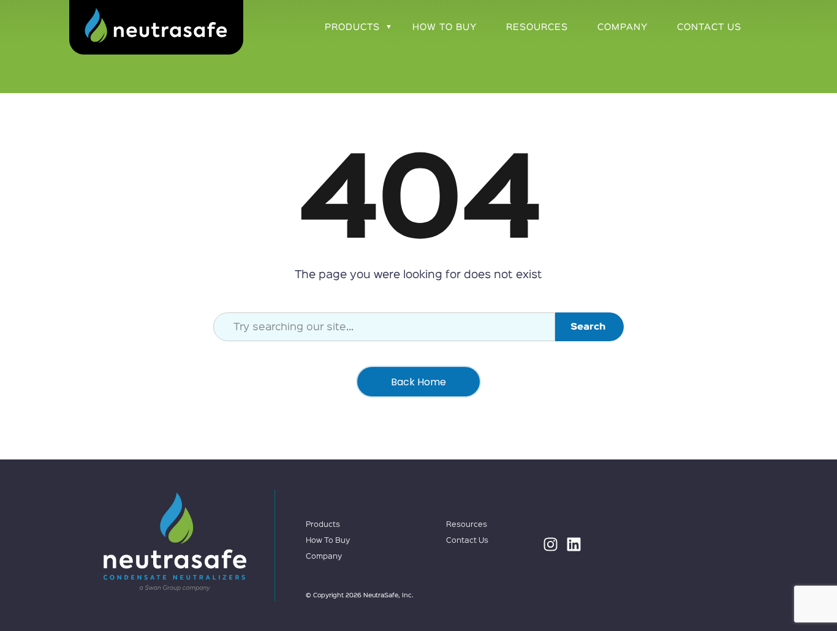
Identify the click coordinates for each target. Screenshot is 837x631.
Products (352, 27)
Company (622, 27)
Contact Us (709, 27)
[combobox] (384, 326)
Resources (537, 27)
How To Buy (444, 27)
